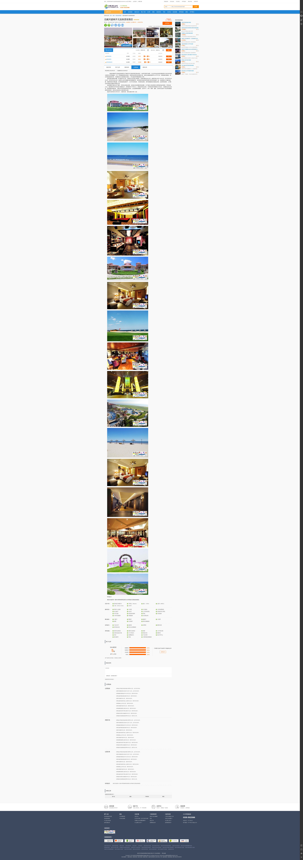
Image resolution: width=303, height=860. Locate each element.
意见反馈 (172, 1)
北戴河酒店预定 (115, 845)
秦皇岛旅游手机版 (156, 845)
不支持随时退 (122, 816)
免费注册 (140, 1)
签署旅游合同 (153, 822)
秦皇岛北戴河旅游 (153, 849)
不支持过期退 (122, 818)
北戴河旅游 (164, 856)
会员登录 (135, 1)
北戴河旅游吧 (128, 845)
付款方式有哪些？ (169, 818)
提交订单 (152, 820)
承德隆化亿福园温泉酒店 (124, 847)
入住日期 (137, 50)
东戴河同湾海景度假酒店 (166, 845)
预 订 (169, 56)
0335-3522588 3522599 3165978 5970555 (162, 26)
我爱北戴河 (121, 845)
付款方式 (136, 816)
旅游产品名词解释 (153, 816)
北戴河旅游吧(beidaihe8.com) (171, 855)
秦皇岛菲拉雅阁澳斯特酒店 (186, 845)
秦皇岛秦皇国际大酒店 (190, 847)
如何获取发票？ (168, 822)
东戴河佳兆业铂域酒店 (156, 847)
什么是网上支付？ (138, 822)
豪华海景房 (108, 59)
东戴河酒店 (135, 856)
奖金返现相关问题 (108, 816)
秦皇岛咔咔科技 (144, 849)
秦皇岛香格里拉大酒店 (179, 847)
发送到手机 (140, 22)
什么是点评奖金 (107, 820)
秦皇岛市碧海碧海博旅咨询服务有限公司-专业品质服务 (148, 853)
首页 (111, 15)
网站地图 (164, 853)
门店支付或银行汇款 (169, 816)
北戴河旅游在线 (107, 845)
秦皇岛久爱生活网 (114, 847)
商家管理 (196, 1)
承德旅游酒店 (107, 847)
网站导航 (190, 1)
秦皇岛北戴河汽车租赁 (162, 849)
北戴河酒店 (129, 856)
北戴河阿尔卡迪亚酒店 (135, 847)
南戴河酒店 (145, 856)
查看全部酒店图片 (126, 45)
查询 (151, 818)
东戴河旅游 (170, 856)
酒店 (114, 15)
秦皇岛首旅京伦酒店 (119, 849)
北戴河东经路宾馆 (176, 845)
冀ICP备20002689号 (177, 856)
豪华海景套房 (109, 62)
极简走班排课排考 (136, 849)
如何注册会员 (107, 822)
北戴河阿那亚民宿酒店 (146, 847)
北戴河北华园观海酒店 (109, 849)
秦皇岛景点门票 (158, 856)
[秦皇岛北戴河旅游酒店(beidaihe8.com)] (111, 6)
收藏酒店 (129, 22)
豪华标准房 (108, 56)
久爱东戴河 (140, 845)
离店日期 (153, 50)
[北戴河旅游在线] (109, 832)
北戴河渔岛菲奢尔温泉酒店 (168, 847)
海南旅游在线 (171, 849)
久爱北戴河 (134, 845)
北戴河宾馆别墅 (151, 856)
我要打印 (134, 22)
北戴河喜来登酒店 (128, 849)
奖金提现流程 (107, 818)
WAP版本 (184, 1)
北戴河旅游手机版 (147, 845)
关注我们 (178, 1)
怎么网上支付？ (168, 820)
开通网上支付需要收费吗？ (140, 820)
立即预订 (167, 23)
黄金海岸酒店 (118, 15)
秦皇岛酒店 (140, 856)
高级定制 (166, 1)
